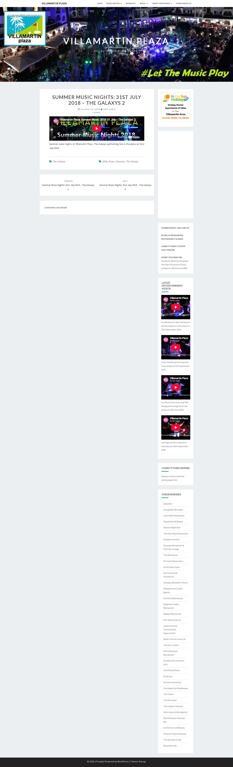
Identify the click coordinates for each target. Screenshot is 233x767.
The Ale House (170, 700)
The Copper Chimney (173, 706)
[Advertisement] (175, 174)
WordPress (123, 761)
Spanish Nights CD (183, 3)
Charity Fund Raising (161, 3)
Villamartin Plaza (54, 3)
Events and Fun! (113, 3)
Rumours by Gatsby (172, 682)
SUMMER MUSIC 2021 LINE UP (175, 227)
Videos (142, 3)
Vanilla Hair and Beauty (174, 727)
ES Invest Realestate (173, 561)
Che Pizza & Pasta (171, 670)
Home (99, 3)
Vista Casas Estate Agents (175, 712)
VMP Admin (109, 109)
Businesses (131, 3)
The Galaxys (59, 161)
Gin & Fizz (167, 676)
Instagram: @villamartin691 (174, 268)
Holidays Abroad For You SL (175, 582)
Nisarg (142, 761)
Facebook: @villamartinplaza (174, 261)
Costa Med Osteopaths (173, 515)
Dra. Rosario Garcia (172, 620)
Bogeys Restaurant (172, 613)
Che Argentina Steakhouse (175, 688)
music (111, 161)
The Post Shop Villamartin (175, 533)
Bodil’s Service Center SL (174, 639)
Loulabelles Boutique (173, 509)
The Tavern (168, 694)
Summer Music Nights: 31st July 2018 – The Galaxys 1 (68, 185)
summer (120, 161)
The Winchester (170, 555)
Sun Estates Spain (171, 567)
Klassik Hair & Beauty (173, 521)
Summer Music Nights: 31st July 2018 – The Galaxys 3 (125, 185)
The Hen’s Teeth (171, 645)
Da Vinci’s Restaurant (173, 598)
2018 (104, 161)
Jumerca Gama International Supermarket (170, 629)
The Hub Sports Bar (172, 739)
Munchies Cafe (170, 745)
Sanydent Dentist (171, 539)
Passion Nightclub (171, 527)
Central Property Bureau (174, 733)
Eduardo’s (167, 503)
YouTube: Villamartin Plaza (173, 264)
